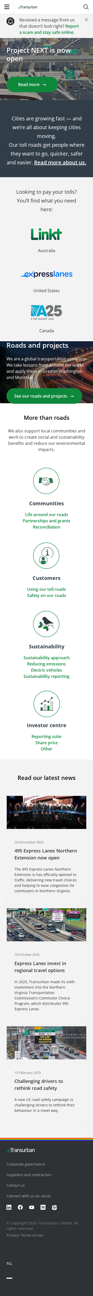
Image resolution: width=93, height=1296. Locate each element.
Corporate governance (25, 1164)
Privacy (12, 1235)
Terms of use (31, 1235)
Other (46, 749)
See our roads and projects (40, 396)
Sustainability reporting (46, 676)
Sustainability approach (47, 658)
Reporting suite (46, 736)
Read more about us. (60, 162)
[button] (46, 244)
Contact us (15, 1185)
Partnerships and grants (46, 521)
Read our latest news (47, 777)
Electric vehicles (46, 670)
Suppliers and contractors (28, 1174)
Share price (46, 743)
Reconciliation (46, 527)
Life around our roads (46, 514)
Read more (29, 84)
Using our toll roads (46, 589)
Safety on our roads (46, 595)
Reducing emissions (46, 664)
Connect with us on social (28, 1195)
